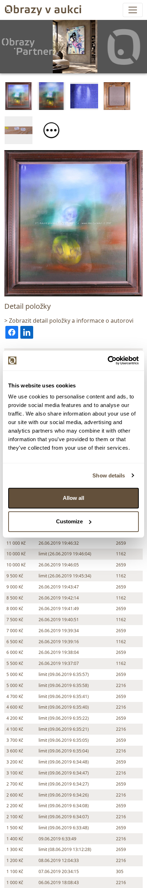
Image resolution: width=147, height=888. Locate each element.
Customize (69, 521)
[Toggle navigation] (133, 10)
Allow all (73, 498)
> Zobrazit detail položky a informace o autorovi (68, 320)
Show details (108, 475)
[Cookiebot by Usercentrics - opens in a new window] (107, 360)
